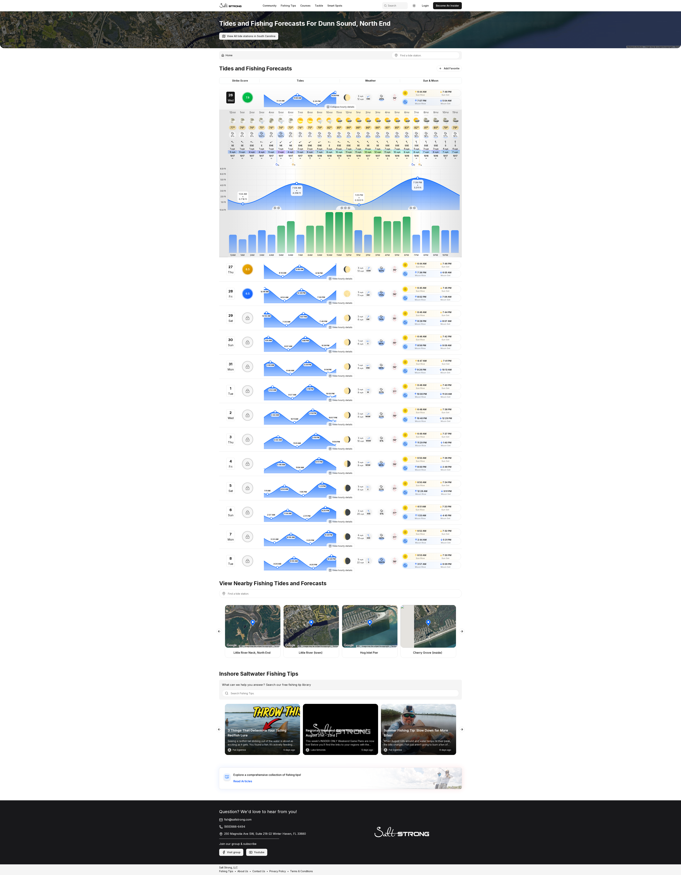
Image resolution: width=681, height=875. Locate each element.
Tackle (319, 5)
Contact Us (258, 871)
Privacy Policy (277, 871)
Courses (305, 5)
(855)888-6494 (234, 826)
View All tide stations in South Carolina (251, 36)
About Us (242, 871)
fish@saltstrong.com (237, 819)
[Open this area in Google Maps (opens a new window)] (7, 46)
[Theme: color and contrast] (414, 5)
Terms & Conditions (301, 871)
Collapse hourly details (342, 107)
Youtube (259, 852)
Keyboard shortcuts (635, 47)
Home (229, 55)
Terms (677, 47)
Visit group (233, 852)
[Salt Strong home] (230, 5)
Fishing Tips (288, 5)
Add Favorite (451, 68)
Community (269, 5)
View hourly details (342, 278)
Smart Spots (334, 5)
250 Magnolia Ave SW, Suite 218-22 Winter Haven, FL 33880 (265, 833)
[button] (347, 97)
